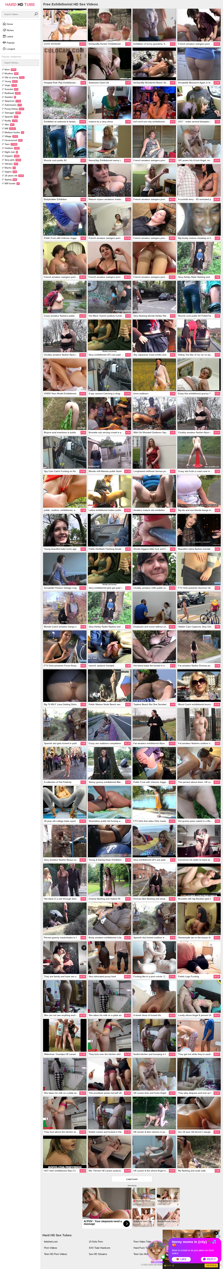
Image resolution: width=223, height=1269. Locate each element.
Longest (10, 49)
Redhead (12, 93)
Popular (10, 42)
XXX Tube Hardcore (99, 1247)
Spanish (11, 116)
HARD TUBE (20, 4)
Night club (10, 152)
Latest (9, 36)
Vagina (10, 171)
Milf (9, 128)
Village (10, 136)
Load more (132, 1179)
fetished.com (51, 1241)
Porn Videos (50, 1247)
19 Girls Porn (96, 1241)
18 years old (13, 175)
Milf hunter (11, 183)
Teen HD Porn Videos (55, 1254)
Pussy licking (14, 108)
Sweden (10, 97)
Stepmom (12, 101)
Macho (9, 167)
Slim (9, 124)
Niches (10, 30)
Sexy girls (12, 160)
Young (10, 81)
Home (9, 24)
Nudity (10, 120)
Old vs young (14, 77)
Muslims (11, 73)
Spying (10, 179)
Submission (12, 105)
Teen (10, 144)
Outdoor (11, 148)
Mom (10, 69)
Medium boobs (14, 132)
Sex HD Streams (98, 1254)
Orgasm (11, 156)
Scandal (11, 89)
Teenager (12, 112)
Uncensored (13, 140)
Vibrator (11, 163)
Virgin (10, 85)
